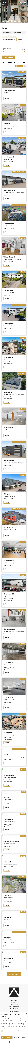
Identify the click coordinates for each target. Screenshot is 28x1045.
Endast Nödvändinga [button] (20, 1037)
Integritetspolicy (11, 1028)
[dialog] (14, 1028)
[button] (14, 1042)
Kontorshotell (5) (7, 42)
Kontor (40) (20, 39)
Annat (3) (5, 36)
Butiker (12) (13, 36)
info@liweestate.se (14, 1011)
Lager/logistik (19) (18, 42)
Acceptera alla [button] (6, 1037)
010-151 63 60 (14, 1009)
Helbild (20, 66)
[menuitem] (20, 3)
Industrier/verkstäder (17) (9, 39)
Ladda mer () (13, 974)
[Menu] (25, 3)
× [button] (26, 1013)
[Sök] (20, 3)
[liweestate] (5, 3)
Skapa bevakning (8, 57)
